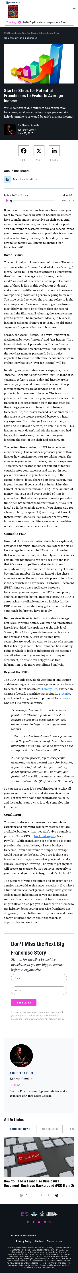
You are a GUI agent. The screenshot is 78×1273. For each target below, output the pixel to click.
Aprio (66, 693)
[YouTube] (39, 1222)
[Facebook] (33, 1222)
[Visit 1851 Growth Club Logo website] (52, 1214)
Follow (16, 1085)
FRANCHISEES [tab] (49, 1129)
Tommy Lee (49, 688)
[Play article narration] (7, 200)
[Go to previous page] (21, 1195)
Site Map (39, 1241)
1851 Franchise (12, 33)
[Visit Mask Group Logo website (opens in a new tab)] (42, 1213)
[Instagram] (27, 1222)
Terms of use (54, 1241)
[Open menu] (74, 9)
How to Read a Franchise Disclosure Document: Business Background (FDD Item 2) (39, 1183)
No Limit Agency (45, 836)
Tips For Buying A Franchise (37, 33)
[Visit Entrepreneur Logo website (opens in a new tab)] (25, 1214)
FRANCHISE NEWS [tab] (19, 1129)
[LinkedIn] (44, 1222)
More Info (68, 195)
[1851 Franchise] (13, 11)
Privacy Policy (24, 1241)
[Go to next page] (56, 1195)
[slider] (11, 200)
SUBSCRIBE (24, 1002)
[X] (50, 1222)
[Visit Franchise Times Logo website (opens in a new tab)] (34, 1214)
